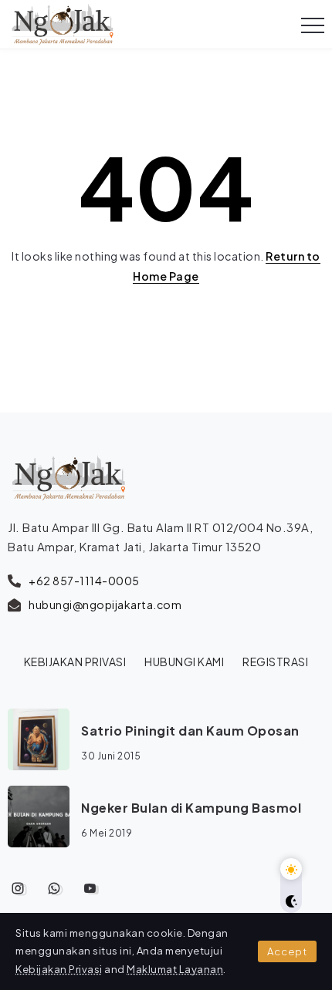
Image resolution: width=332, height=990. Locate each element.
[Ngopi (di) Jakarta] (62, 22)
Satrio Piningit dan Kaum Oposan (190, 730)
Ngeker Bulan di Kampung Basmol (191, 808)
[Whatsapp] (54, 888)
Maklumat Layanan (175, 969)
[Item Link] (38, 739)
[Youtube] (90, 888)
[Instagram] (18, 888)
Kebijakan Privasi (59, 969)
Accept (287, 951)
